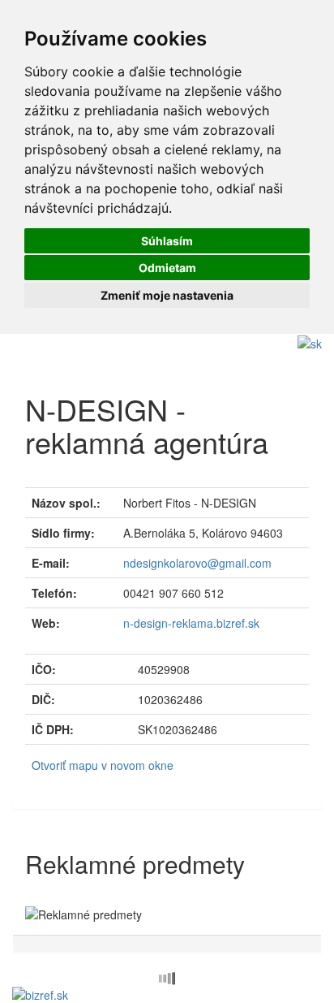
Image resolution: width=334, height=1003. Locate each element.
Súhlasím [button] (167, 241)
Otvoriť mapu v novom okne (102, 765)
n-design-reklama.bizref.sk (191, 623)
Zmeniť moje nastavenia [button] (167, 295)
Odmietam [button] (167, 268)
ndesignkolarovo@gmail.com (197, 563)
